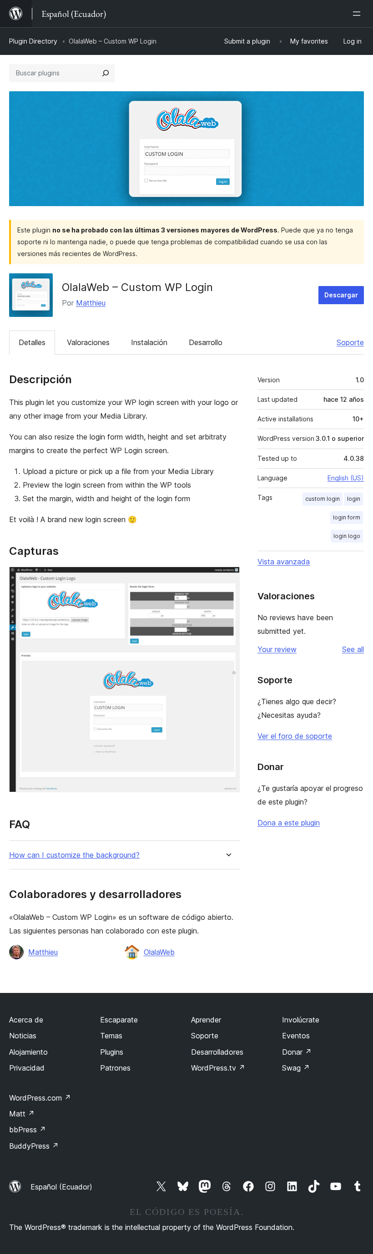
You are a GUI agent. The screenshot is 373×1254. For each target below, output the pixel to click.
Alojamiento (28, 1052)
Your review (277, 649)
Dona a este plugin (288, 822)
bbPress (27, 1129)
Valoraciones (88, 342)
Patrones (115, 1067)
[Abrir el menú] (358, 13)
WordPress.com (40, 1097)
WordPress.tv (218, 1067)
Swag (296, 1067)
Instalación (149, 342)
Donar (297, 1052)
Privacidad (27, 1067)
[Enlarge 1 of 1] (227, 578)
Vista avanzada (283, 561)
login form (346, 517)
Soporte (350, 342)
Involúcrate (300, 1019)
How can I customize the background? (74, 855)
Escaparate (119, 1019)
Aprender (206, 1019)
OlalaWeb (159, 952)
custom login (322, 498)
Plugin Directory (33, 41)
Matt (22, 1113)
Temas (111, 1035)
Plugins (111, 1052)
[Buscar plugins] (105, 73)
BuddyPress (34, 1145)
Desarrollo (205, 342)
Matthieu (91, 302)
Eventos (296, 1035)
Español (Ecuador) (61, 1186)
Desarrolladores (217, 1052)
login (353, 498)
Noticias (22, 1035)
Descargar (341, 295)
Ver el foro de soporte (294, 736)
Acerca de (26, 1019)
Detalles (32, 342)
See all (353, 649)
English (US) (346, 478)
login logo (346, 536)
